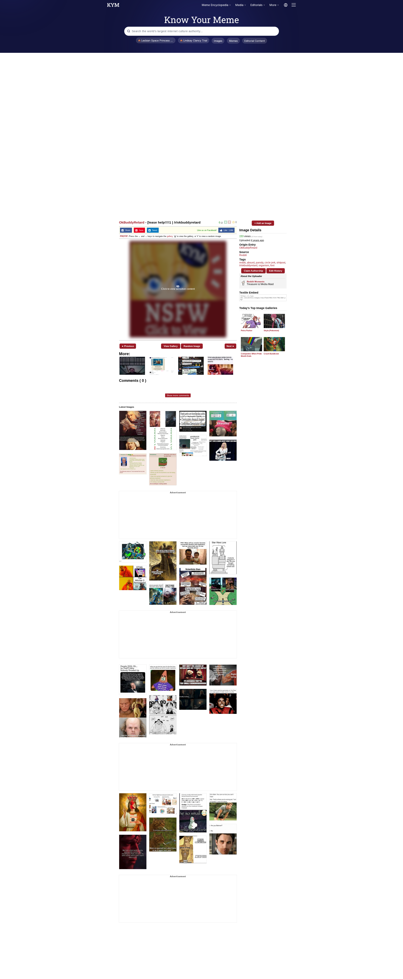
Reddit (243, 255)
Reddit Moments (255, 281)
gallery (170, 236)
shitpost (281, 262)
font (272, 265)
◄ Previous (127, 346)
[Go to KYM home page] (113, 5)
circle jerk (270, 262)
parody (259, 262)
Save (140, 230)
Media (239, 5)
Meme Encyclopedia (215, 5)
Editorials (256, 5)
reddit (242, 262)
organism (264, 265)
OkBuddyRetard (131, 222)
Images (218, 40)
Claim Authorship (253, 270)
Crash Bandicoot (271, 354)
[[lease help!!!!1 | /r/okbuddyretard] (178, 289)
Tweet (154, 230)
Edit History (275, 270)
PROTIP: (124, 236)
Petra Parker (246, 330)
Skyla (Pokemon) (271, 330)
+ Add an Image (262, 223)
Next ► (231, 346)
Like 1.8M (227, 230)
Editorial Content (254, 40)
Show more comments (178, 395)
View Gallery (171, 346)
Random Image (192, 346)
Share (127, 230)
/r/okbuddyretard (248, 265)
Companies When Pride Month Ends (251, 355)
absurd (251, 262)
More (273, 5)
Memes (233, 40)
